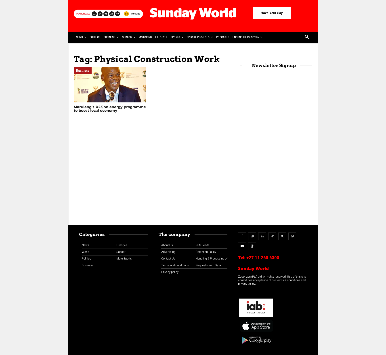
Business (82, 70)
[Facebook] (242, 236)
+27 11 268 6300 (262, 258)
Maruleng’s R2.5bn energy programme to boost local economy (110, 109)
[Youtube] (242, 246)
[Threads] (252, 246)
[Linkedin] (262, 236)
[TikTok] (272, 236)
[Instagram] (252, 236)
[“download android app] (256, 345)
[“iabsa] (256, 317)
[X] (282, 236)
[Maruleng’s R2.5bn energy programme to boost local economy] (110, 84)
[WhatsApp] (292, 236)
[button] (307, 37)
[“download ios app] (256, 332)
